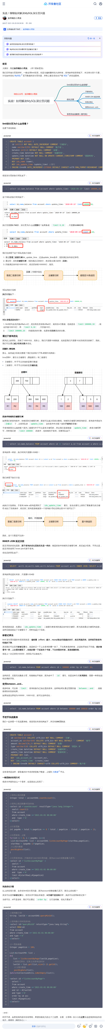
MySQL (17, 75)
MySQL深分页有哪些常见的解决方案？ (24, 49)
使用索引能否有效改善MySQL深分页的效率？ (26, 54)
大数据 (55, 771)
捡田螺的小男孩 (28, 29)
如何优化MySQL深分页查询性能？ (22, 44)
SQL (65, 75)
